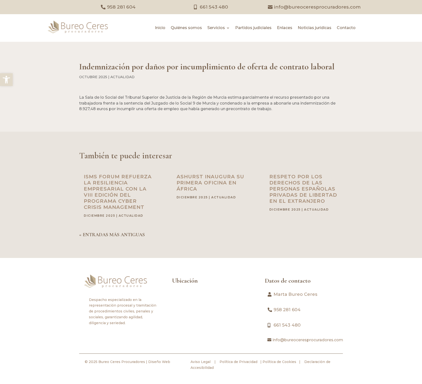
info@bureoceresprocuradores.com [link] (317, 7)
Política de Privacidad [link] (238, 362)
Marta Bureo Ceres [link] (295, 294)
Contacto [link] (346, 28)
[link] (6, 79)
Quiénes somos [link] (186, 28)
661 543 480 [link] (214, 7)
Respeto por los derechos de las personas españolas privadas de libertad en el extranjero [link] (303, 189)
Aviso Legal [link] (200, 362)
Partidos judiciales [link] (253, 28)
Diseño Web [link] (159, 362)
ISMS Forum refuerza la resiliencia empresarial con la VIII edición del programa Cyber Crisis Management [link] (118, 192)
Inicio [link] (160, 28)
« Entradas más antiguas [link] (112, 235)
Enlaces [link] (284, 28)
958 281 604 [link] (121, 7)
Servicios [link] (216, 28)
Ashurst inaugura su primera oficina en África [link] (210, 183)
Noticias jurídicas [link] (314, 28)
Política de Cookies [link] (279, 362)
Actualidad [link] (122, 77)
